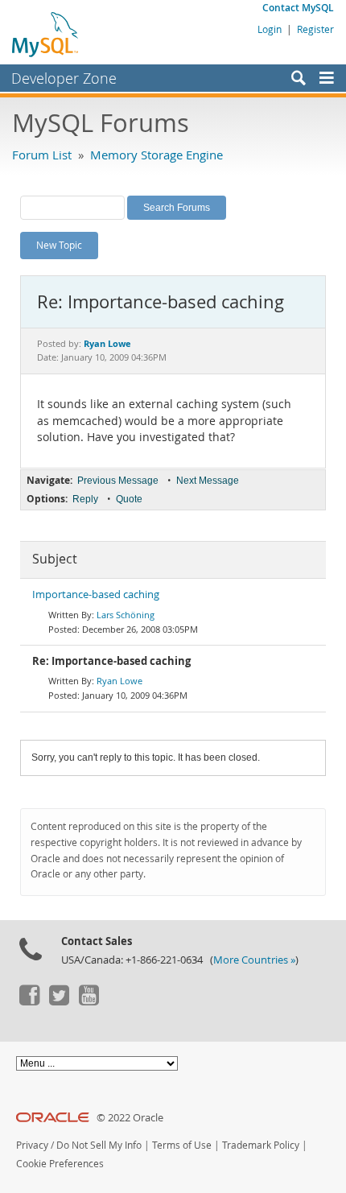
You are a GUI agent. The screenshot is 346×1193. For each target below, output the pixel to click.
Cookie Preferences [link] (60, 1164)
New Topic (59, 244)
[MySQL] (46, 34)
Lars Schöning (125, 615)
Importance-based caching (95, 594)
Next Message (207, 480)
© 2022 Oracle (130, 1118)
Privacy (32, 1145)
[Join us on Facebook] (29, 1001)
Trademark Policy (260, 1145)
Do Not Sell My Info (99, 1145)
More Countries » (254, 960)
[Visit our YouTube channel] (88, 1001)
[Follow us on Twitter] (59, 1001)
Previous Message (118, 480)
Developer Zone (64, 78)
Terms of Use (182, 1145)
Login (269, 29)
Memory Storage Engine (156, 155)
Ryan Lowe (119, 681)
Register (315, 29)
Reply (85, 499)
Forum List (42, 155)
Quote (129, 499)
